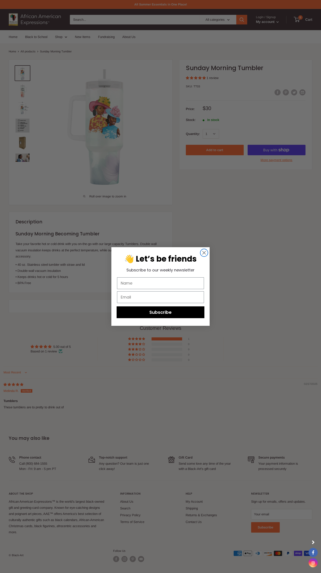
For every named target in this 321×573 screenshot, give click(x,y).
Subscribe (160, 312)
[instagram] (313, 562)
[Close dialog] (204, 253)
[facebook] (313, 552)
